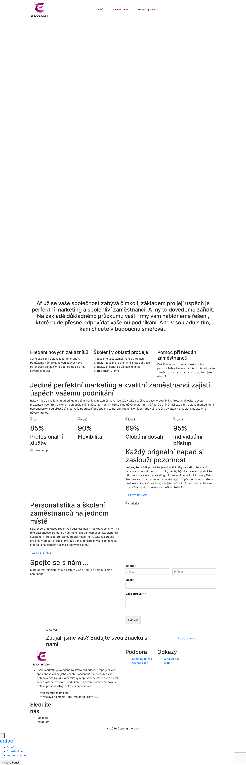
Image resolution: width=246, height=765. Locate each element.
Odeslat (133, 620)
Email (130, 579)
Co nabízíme (120, 9)
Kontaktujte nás (147, 9)
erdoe (6, 741)
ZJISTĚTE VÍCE (137, 495)
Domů (99, 9)
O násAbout (171, 658)
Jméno (131, 566)
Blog (167, 662)
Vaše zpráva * (136, 593)
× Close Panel (10, 762)
